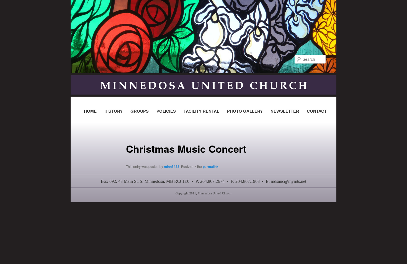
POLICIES (166, 111)
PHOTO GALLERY (245, 111)
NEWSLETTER (285, 111)
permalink (210, 166)
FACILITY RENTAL (201, 111)
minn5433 (171, 166)
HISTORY (113, 111)
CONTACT (317, 111)
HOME (90, 111)
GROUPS (139, 111)
